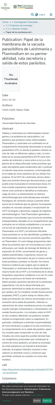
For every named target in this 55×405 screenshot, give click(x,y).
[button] (36, 14)
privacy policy (36, 395)
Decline (37, 400)
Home (5, 22)
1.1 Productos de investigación (20, 25)
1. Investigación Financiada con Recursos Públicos (26, 22)
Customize (6, 400)
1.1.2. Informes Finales (17, 28)
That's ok (47, 400)
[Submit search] (32, 14)
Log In (42, 14)
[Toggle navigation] (51, 14)
